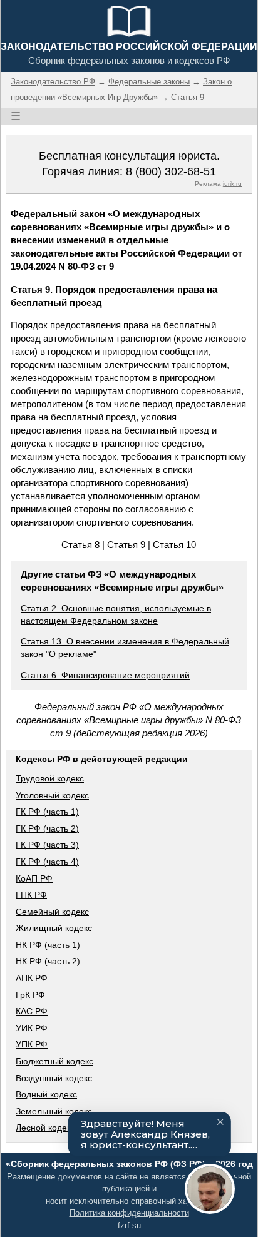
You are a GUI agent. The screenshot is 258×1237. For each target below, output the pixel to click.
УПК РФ (32, 1044)
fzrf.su (129, 1225)
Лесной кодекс (45, 1127)
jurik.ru (232, 183)
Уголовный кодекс (52, 795)
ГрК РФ (30, 995)
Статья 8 (80, 544)
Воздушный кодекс (54, 1078)
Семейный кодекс (52, 912)
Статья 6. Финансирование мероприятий (105, 675)
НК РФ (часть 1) (48, 945)
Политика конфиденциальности (129, 1213)
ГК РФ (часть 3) (47, 845)
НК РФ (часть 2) (48, 961)
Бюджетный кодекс (54, 1061)
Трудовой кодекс (50, 778)
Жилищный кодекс (54, 928)
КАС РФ (32, 1011)
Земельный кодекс (54, 1111)
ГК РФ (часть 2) (47, 828)
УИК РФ (32, 1028)
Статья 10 (174, 544)
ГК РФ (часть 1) (47, 812)
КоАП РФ (34, 878)
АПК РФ (32, 978)
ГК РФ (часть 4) (47, 862)
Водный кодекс (46, 1094)
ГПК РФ (31, 895)
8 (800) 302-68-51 (171, 171)
